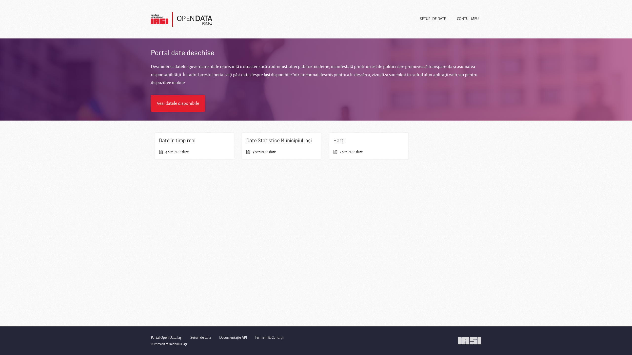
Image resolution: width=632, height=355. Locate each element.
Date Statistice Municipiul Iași (279, 140)
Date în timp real (177, 140)
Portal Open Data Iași (166, 337)
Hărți (339, 140)
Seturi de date (433, 19)
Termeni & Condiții (269, 337)
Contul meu (468, 19)
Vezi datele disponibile (178, 103)
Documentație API (233, 337)
